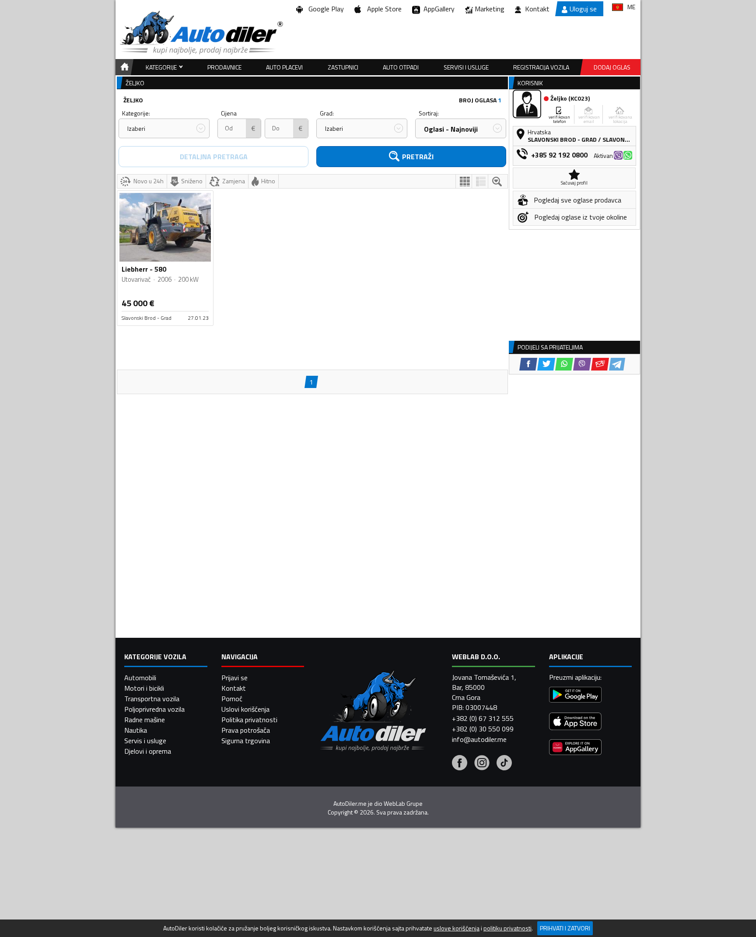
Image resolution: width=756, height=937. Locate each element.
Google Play (324, 8)
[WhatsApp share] (564, 364)
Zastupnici (343, 67)
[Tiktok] (504, 764)
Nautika (135, 730)
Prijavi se (234, 677)
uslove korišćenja (457, 928)
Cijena (229, 113)
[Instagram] (482, 764)
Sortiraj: (429, 113)
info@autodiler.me (479, 739)
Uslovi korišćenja (245, 709)
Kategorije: (136, 113)
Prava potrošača (245, 730)
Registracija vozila (541, 67)
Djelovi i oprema (147, 751)
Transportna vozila (151, 698)
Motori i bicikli (144, 688)
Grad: (327, 113)
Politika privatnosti (249, 719)
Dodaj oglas (612, 67)
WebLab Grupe (403, 803)
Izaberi (136, 128)
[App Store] (575, 722)
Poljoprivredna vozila (154, 709)
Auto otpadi (401, 67)
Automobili (140, 677)
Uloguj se (583, 8)
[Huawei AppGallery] (575, 748)
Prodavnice (224, 67)
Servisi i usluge (466, 67)
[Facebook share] (528, 364)
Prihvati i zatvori (565, 928)
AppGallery (437, 8)
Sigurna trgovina (245, 740)
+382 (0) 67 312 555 (483, 718)
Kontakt (537, 8)
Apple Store (383, 8)
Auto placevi (284, 67)
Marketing (489, 8)
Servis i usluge (145, 740)
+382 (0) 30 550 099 (483, 729)
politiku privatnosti (507, 928)
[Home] (123, 67)
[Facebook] (459, 764)
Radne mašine (144, 719)
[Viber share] (582, 364)
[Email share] (600, 364)
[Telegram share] (617, 364)
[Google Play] (575, 695)
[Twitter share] (546, 364)
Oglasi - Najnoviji (451, 129)
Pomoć (231, 698)
